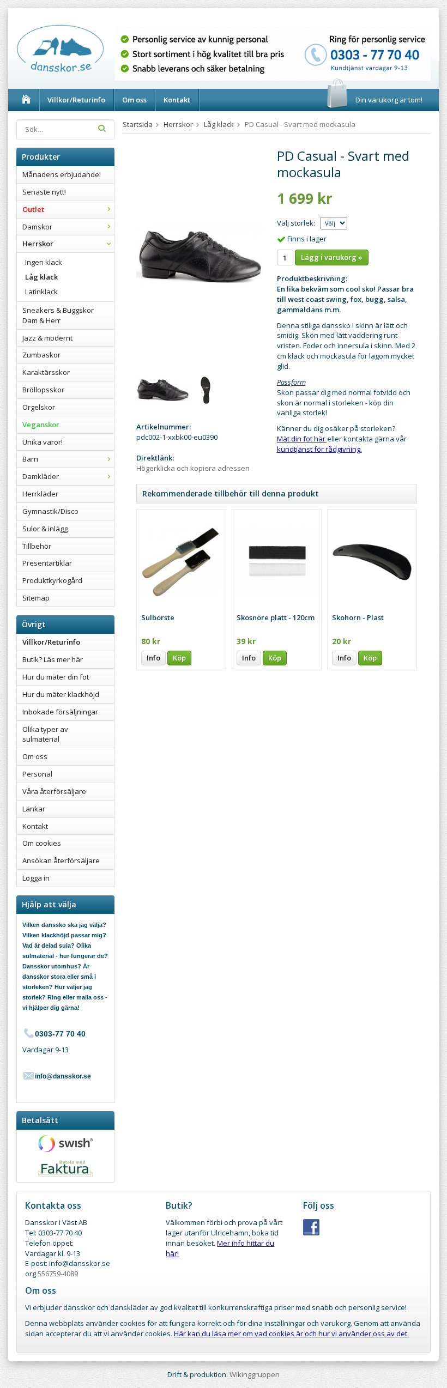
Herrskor (37, 243)
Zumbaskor (41, 355)
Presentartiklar (47, 563)
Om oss (134, 100)
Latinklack (41, 291)
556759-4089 (58, 1273)
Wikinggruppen (254, 1374)
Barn (30, 459)
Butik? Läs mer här (52, 659)
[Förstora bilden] (199, 257)
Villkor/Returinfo (76, 100)
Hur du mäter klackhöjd (60, 694)
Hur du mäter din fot (55, 677)
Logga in (36, 878)
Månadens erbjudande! (61, 174)
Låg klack (41, 277)
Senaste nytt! (44, 192)
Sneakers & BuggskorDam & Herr (58, 315)
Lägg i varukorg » (332, 257)
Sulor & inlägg (45, 529)
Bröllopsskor (43, 390)
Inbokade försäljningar (60, 712)
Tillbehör (36, 546)
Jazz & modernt (47, 338)
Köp (179, 658)
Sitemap (36, 598)
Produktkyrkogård (52, 580)
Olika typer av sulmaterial (45, 734)
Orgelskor (38, 407)
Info (153, 658)
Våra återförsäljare (54, 791)
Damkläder (40, 476)
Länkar (33, 809)
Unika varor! (42, 442)
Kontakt (177, 100)
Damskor (37, 227)
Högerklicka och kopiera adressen (193, 468)
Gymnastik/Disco (50, 511)
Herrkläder (40, 494)
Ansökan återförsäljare (61, 860)
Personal (37, 774)
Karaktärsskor (46, 372)
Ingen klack (43, 262)
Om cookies (41, 843)
